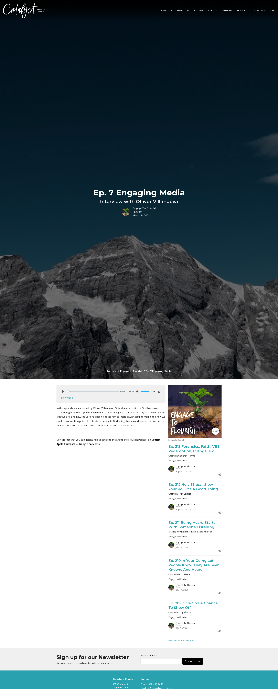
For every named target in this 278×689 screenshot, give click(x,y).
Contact (260, 10)
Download (67, 397)
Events (212, 10)
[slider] (93, 391)
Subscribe (193, 661)
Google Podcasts (89, 444)
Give (272, 10)
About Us (167, 10)
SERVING (199, 10)
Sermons (227, 10)
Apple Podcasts (65, 444)
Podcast (112, 371)
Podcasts (243, 10)
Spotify (155, 439)
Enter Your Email (148, 655)
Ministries (183, 10)
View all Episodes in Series (181, 640)
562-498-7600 (155, 683)
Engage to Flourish (131, 371)
